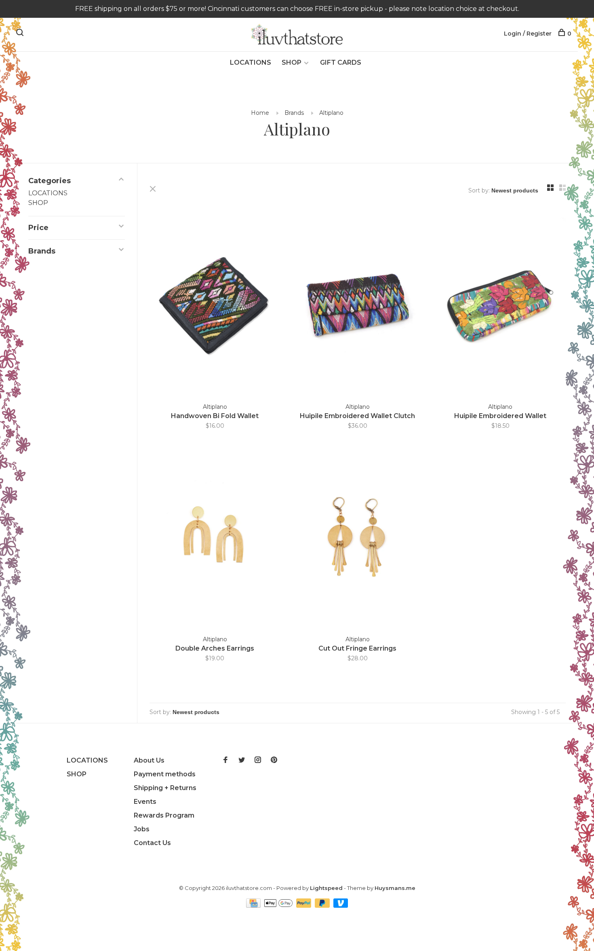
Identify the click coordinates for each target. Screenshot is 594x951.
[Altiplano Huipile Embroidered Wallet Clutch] (357, 306)
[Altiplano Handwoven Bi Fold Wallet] (215, 306)
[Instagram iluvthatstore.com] (258, 760)
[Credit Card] (254, 905)
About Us (149, 760)
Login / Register (528, 33)
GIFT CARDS (340, 62)
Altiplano (331, 112)
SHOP (291, 62)
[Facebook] (225, 760)
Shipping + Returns (165, 788)
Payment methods (165, 774)
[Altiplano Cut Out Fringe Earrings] (357, 538)
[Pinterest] (274, 760)
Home (260, 112)
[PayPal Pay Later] (323, 905)
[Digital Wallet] (279, 905)
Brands (294, 112)
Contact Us (152, 843)
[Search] (20, 33)
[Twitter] (241, 760)
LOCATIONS (250, 62)
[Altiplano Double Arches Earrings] (215, 538)
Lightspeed (326, 888)
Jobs (142, 829)
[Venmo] (340, 905)
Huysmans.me (395, 888)
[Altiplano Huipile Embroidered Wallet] (500, 306)
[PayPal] (304, 905)
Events (145, 801)
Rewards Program (164, 815)
